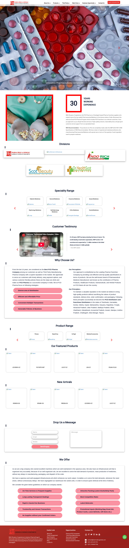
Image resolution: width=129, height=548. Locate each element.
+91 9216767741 (114, 2)
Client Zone (75, 3)
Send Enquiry (44, 463)
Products (55, 3)
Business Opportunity (88, 3)
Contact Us (101, 3)
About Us (46, 3)
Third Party (65, 3)
